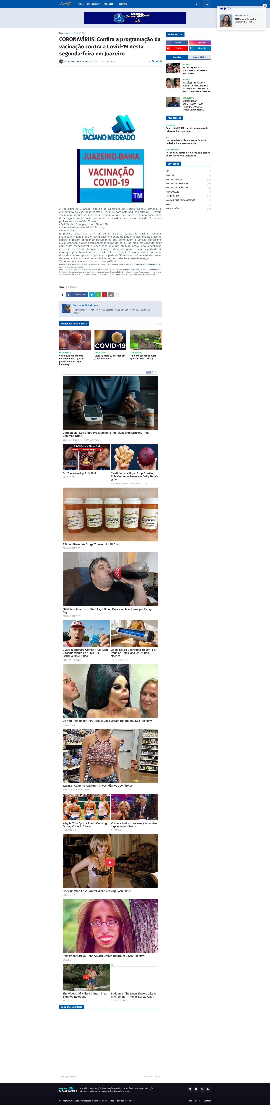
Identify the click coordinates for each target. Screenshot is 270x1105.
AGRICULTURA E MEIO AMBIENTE (189, 200)
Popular (177, 57)
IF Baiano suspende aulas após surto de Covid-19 (143, 357)
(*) (189, 171)
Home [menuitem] (81, 4)
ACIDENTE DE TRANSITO (189, 183)
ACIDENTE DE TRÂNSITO (189, 188)
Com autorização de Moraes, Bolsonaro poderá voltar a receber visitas (186, 142)
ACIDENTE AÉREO (189, 179)
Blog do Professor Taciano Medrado (91, 1101)
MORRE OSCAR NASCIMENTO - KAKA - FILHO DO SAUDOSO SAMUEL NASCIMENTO (194, 105)
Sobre (197, 1101)
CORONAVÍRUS (79, 33)
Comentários (199, 57)
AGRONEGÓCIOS (189, 208)
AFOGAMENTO (189, 192)
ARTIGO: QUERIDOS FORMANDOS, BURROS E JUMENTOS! (195, 70)
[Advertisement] (110, 90)
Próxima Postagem (151, 1077)
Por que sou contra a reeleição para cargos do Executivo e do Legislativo (188, 154)
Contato (207, 1101)
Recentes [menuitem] (108, 4)
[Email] (111, 294)
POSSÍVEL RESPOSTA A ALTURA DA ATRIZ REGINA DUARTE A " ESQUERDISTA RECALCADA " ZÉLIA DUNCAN (196, 87)
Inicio (189, 1101)
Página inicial (65, 33)
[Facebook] (153, 61)
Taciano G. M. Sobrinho (86, 305)
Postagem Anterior (69, 1077)
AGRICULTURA (189, 196)
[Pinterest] (104, 294)
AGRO (189, 204)
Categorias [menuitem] (93, 4)
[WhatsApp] (161, 61)
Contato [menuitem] (123, 4)
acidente (189, 175)
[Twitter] (157, 61)
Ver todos (158, 324)
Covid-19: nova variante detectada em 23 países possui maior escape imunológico (71, 360)
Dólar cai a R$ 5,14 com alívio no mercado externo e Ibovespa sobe (187, 129)
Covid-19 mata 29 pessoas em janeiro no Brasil (109, 357)
